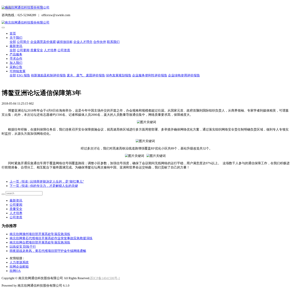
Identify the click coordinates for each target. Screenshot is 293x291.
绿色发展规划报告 (118, 75)
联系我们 (113, 42)
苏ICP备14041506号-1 (105, 278)
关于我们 (16, 37)
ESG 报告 (23, 75)
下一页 (44, 185)
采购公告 (16, 67)
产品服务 (16, 54)
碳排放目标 (65, 42)
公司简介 (23, 42)
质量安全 (36, 50)
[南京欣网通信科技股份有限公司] (146, 8)
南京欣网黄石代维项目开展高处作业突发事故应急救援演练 (51, 238)
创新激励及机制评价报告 (48, 75)
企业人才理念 (82, 42)
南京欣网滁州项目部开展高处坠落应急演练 (40, 234)
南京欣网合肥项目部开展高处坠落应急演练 (40, 242)
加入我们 (16, 62)
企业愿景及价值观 (43, 42)
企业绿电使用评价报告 (184, 75)
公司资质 (63, 50)
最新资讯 (16, 46)
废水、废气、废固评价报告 (86, 75)
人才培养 (50, 50)
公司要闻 (23, 50)
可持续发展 (18, 71)
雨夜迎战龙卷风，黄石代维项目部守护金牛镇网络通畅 (48, 250)
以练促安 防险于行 (23, 246)
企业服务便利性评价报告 (149, 75)
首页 (13, 33)
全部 (13, 42)
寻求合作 (16, 58)
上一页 (47, 181)
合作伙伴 (99, 42)
